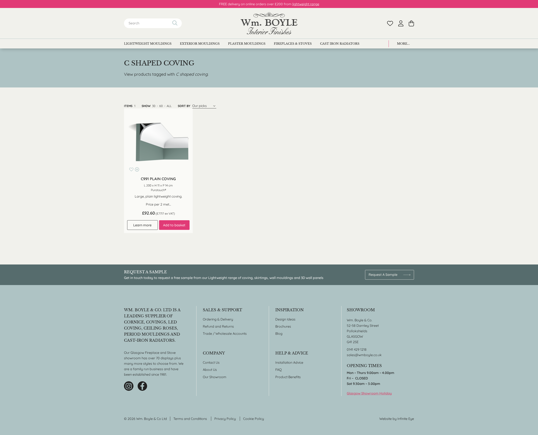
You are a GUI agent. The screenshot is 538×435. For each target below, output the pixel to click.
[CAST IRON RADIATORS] (339, 43)
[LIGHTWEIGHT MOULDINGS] (147, 43)
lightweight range (305, 4)
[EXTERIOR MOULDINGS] (200, 43)
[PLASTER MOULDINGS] (246, 43)
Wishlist (390, 23)
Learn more (142, 225)
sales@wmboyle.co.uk (364, 355)
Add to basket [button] (174, 225)
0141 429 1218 (357, 349)
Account (401, 23)
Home (269, 23)
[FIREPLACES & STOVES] (293, 43)
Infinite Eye (405, 419)
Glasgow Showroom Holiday (369, 393)
